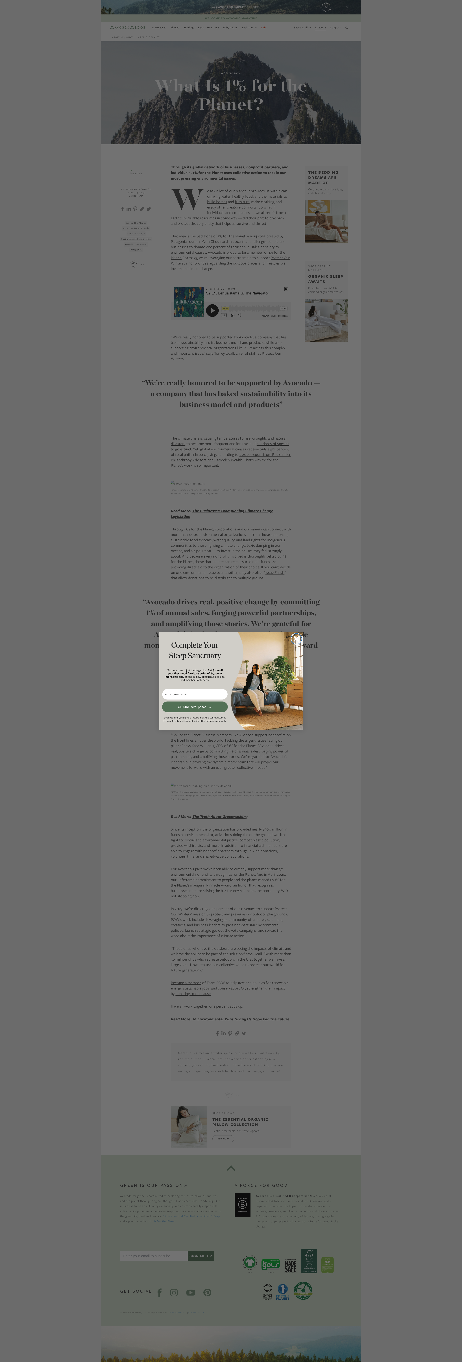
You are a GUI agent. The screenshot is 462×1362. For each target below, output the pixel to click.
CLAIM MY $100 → (195, 706)
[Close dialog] (296, 638)
